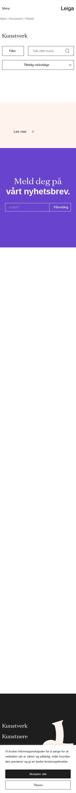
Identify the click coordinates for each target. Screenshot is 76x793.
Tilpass (38, 785)
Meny (6, 8)
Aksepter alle (38, 774)
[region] (38, 769)
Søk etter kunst (43, 51)
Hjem (3, 18)
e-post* (14, 207)
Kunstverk (16, 18)
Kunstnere (15, 735)
